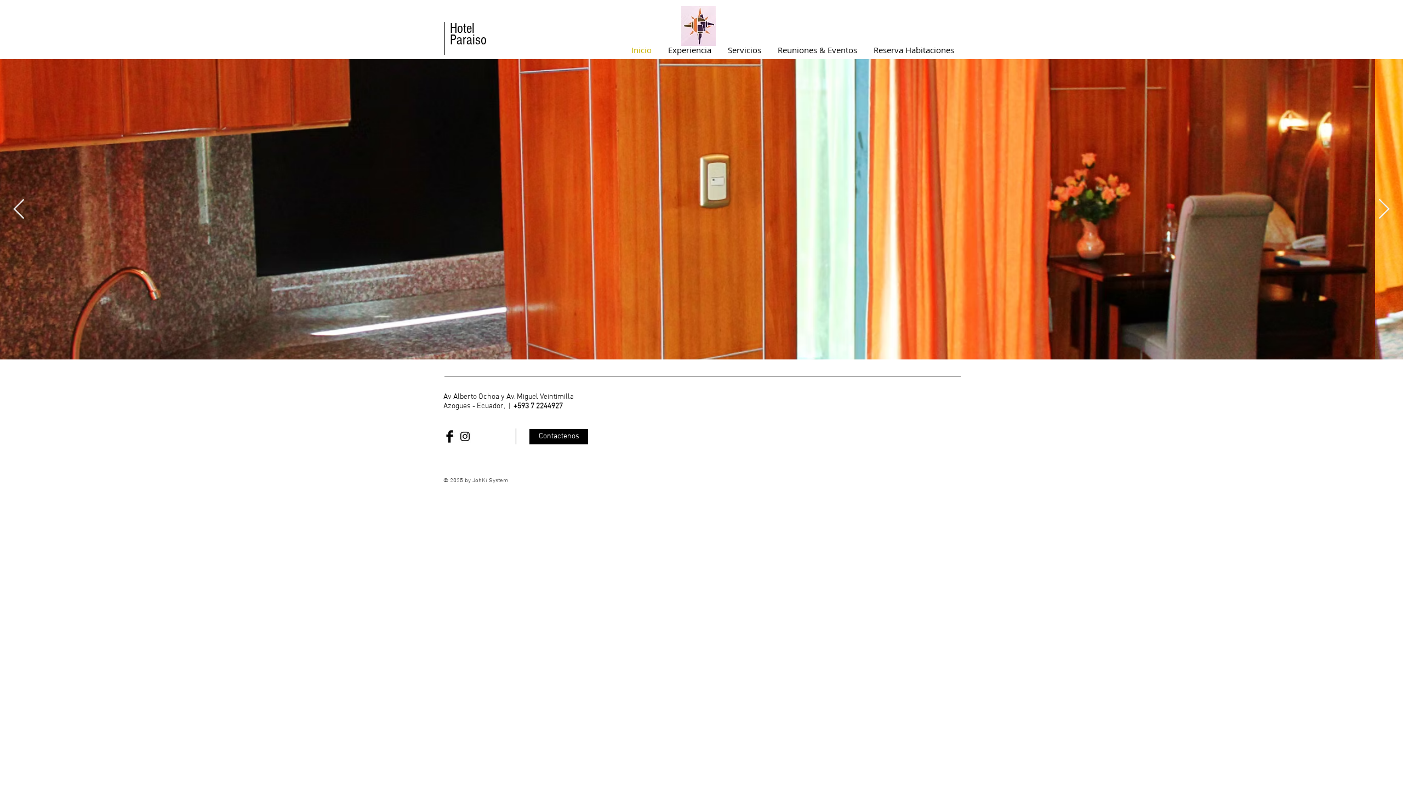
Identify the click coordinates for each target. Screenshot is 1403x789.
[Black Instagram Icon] (465, 436)
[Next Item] (1384, 209)
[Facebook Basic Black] (449, 436)
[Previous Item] (19, 209)
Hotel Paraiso (468, 34)
